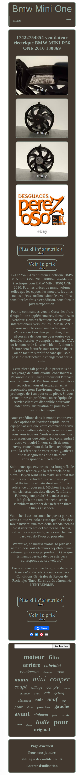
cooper (60, 679)
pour (61, 722)
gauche (61, 706)
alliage (36, 687)
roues (19, 724)
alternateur (48, 672)
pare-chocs (43, 707)
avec (37, 693)
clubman (41, 714)
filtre (54, 657)
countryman (29, 671)
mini (39, 679)
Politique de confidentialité (42, 759)
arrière (31, 665)
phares (29, 725)
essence (25, 693)
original (42, 729)
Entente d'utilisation (42, 766)
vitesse (61, 671)
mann (22, 679)
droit (30, 707)
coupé (21, 686)
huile (43, 722)
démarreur (24, 700)
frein (55, 715)
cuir (47, 693)
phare (19, 707)
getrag (59, 693)
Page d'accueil (42, 746)
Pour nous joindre (42, 753)
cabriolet (52, 665)
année (67, 688)
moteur (34, 657)
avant (22, 713)
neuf (52, 699)
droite (65, 715)
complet (53, 687)
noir (39, 699)
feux (64, 700)
